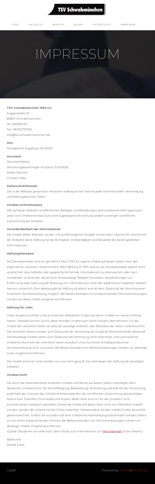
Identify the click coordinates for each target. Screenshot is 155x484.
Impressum (128, 24)
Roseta (124, 470)
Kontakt (17, 35)
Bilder (78, 24)
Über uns (59, 35)
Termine (38, 35)
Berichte (58, 24)
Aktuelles (36, 24)
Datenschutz (101, 24)
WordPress (140, 470)
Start (15, 24)
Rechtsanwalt (112, 431)
